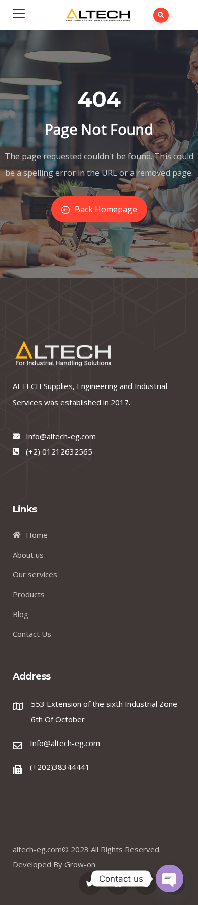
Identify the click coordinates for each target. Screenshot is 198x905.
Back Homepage (106, 209)
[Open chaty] (169, 878)
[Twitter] (90, 883)
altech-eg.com (37, 849)
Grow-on (79, 864)
